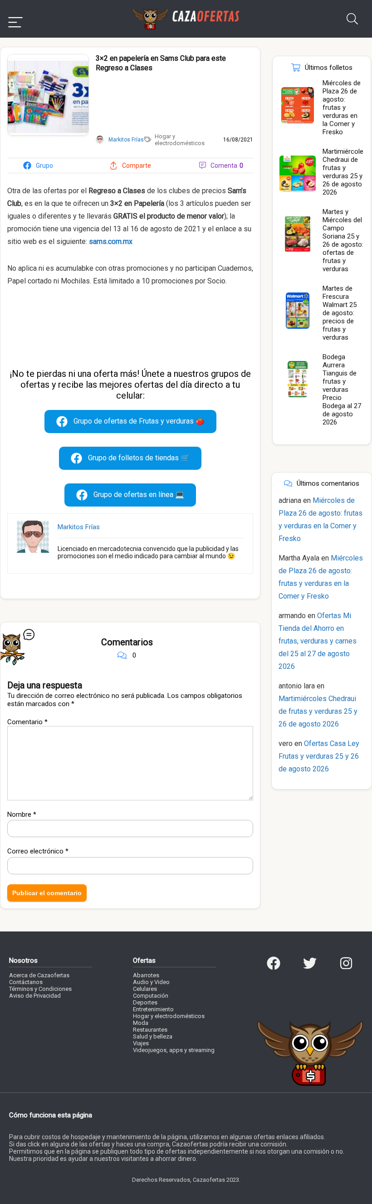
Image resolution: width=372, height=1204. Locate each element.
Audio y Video (151, 982)
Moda (140, 1022)
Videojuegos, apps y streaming (174, 1050)
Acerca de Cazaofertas (39, 975)
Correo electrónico (38, 851)
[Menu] (15, 19)
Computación (150, 995)
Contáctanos (26, 982)
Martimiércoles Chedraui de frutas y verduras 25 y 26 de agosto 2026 (345, 171)
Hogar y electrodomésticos (180, 139)
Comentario (27, 722)
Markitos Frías (79, 527)
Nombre (21, 814)
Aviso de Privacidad (35, 995)
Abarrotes (146, 975)
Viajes (141, 1043)
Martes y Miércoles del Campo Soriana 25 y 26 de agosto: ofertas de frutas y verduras (343, 240)
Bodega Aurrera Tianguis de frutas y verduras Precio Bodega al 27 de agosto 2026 (342, 389)
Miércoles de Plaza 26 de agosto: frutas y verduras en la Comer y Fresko (342, 107)
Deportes (145, 1002)
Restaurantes (150, 1029)
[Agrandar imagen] (48, 58)
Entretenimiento (153, 1009)
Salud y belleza (152, 1036)
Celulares (145, 988)
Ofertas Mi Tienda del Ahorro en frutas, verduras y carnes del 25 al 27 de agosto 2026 (318, 641)
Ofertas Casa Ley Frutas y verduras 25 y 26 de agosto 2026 (319, 756)
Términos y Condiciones (40, 988)
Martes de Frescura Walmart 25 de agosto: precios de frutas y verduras (340, 312)
